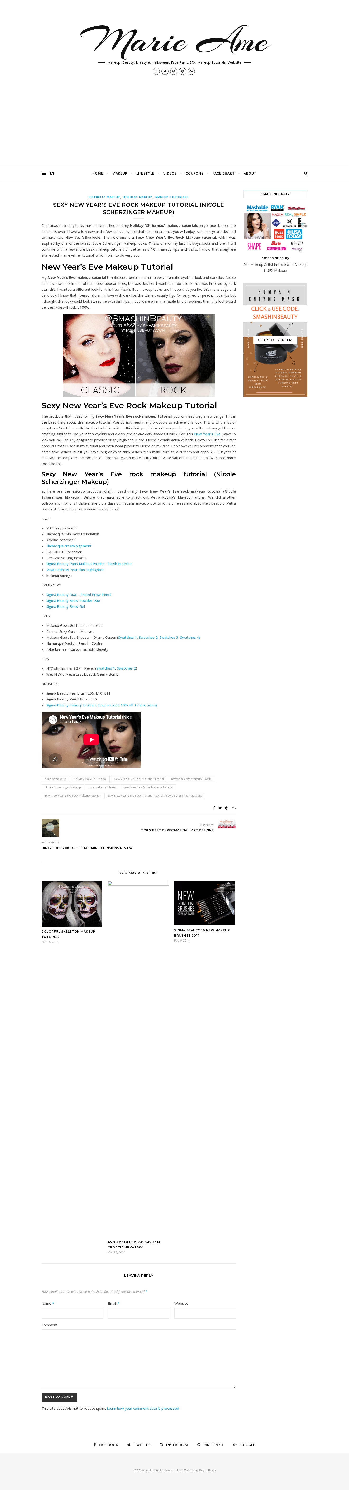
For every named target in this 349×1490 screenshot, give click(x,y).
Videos (170, 173)
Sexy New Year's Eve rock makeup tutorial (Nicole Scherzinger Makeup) (155, 796)
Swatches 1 (127, 637)
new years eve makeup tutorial (191, 779)
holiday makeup (137, 197)
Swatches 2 (148, 637)
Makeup (119, 173)
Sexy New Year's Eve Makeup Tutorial (148, 787)
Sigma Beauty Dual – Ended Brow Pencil (78, 594)
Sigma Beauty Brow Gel (65, 606)
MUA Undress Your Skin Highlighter (75, 569)
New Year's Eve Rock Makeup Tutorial (139, 779)
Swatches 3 (169, 637)
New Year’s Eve (208, 434)
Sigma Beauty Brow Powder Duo (73, 600)
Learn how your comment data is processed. (143, 1408)
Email (113, 1303)
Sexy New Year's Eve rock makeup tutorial (72, 796)
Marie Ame (174, 40)
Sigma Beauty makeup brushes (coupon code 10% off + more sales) (101, 705)
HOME (97, 173)
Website (181, 1303)
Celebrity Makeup (104, 197)
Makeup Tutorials (172, 197)
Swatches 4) (190, 637)
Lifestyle (145, 173)
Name (48, 1303)
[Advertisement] (174, 130)
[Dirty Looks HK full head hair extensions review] (50, 828)
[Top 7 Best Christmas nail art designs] (227, 824)
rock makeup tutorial (102, 787)
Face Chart (223, 173)
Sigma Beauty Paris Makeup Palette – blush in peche (89, 563)
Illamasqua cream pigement (68, 545)
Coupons (194, 173)
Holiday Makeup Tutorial (90, 779)
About (250, 173)
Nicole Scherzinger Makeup (63, 787)
